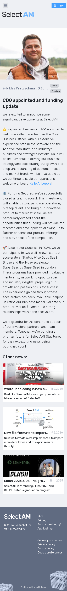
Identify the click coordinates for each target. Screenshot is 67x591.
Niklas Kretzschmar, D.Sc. (25, 88)
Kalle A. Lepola (40, 183)
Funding (56, 91)
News (54, 85)
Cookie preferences (50, 552)
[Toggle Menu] (5, 5)
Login (61, 5)
